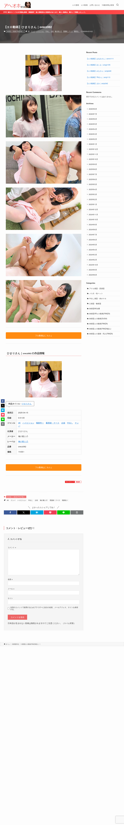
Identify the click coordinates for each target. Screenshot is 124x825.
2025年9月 (93, 164)
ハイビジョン (40, 31)
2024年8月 (93, 229)
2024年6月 (93, 239)
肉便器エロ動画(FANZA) (98, 323)
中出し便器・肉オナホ (97, 298)
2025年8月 (93, 169)
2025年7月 (93, 174)
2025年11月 (93, 154)
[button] (10, 512)
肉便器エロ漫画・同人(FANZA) (101, 333)
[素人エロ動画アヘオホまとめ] (17, 5)
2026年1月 (93, 144)
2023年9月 (93, 269)
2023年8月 (93, 275)
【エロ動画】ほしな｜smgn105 (98, 65)
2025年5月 (93, 184)
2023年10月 (93, 265)
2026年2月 (93, 139)
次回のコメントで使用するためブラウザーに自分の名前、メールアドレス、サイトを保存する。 (44, 608)
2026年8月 (93, 109)
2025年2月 (93, 199)
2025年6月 (93, 179)
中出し (48, 31)
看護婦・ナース (68, 31)
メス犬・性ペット (96, 293)
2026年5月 (93, 124)
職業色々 (76, 31)
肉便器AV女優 (94, 308)
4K (29, 31)
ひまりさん (27, 403)
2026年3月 (93, 134)
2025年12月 (93, 149)
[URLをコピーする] (76, 512)
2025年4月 (93, 189)
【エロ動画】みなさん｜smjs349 (98, 71)
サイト (10, 598)
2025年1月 (93, 204)
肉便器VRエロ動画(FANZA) (99, 313)
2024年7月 (93, 234)
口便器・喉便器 (95, 303)
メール (11, 588)
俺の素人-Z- (58, 31)
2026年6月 (93, 119)
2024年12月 (93, 209)
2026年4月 (93, 129)
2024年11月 (93, 214)
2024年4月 (93, 249)
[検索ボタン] (117, 5)
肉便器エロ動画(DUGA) (98, 318)
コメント (12, 547)
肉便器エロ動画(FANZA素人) (15, 31)
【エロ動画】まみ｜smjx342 (97, 83)
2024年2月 (93, 259)
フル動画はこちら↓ (43, 335)
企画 (52, 31)
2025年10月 (93, 159)
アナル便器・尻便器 (97, 288)
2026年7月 (93, 114)
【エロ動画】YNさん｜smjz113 (98, 77)
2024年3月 (93, 254)
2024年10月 (93, 219)
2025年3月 (93, 194)
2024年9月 (93, 224)
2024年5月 (93, 244)
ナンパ (33, 31)
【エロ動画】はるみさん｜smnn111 (100, 58)
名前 (10, 579)
